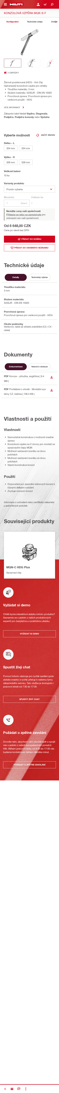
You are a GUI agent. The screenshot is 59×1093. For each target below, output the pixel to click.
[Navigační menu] (5, 4)
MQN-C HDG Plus (18, 567)
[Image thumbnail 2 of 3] (31, 63)
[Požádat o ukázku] (11, 1088)
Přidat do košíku (31, 239)
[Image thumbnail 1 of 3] (12, 63)
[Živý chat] (18, 1088)
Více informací (12, 107)
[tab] (13, 21)
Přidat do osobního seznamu (31, 247)
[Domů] (16, 4)
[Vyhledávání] (52, 4)
